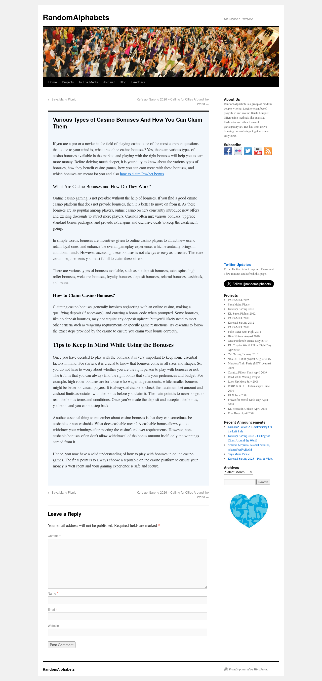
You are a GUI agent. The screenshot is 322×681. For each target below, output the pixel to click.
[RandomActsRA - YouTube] (258, 154)
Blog (123, 82)
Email (53, 609)
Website (53, 625)
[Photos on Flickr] (238, 154)
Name (53, 593)
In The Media (88, 82)
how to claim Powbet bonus (142, 173)
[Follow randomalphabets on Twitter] (248, 154)
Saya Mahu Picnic (62, 99)
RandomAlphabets (76, 17)
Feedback (138, 82)
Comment (54, 535)
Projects (68, 82)
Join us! (109, 82)
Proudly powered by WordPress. (248, 669)
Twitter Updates (237, 264)
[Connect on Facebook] (228, 154)
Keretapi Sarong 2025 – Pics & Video (250, 458)
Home (52, 82)
